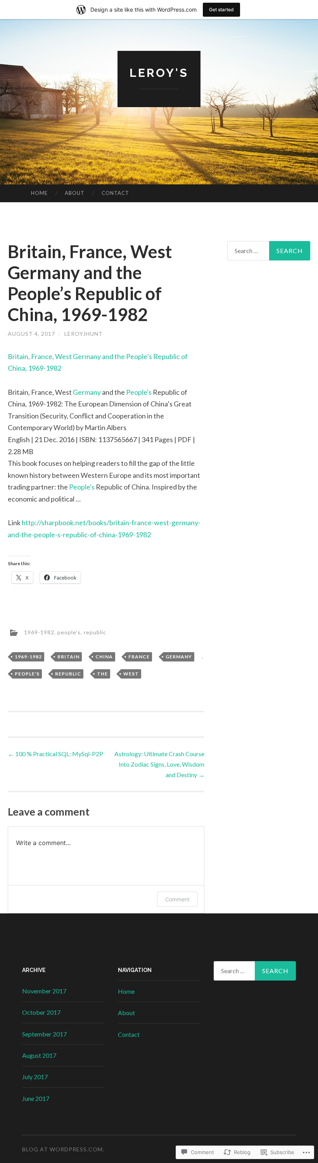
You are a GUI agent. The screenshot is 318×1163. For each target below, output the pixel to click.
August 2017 (39, 1055)
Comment (177, 899)
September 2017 (44, 1034)
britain (68, 657)
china (104, 657)
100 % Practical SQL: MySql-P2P (55, 753)
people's (69, 631)
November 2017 (44, 991)
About (75, 193)
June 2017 (35, 1098)
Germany (87, 392)
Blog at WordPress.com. (63, 1149)
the (102, 674)
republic (95, 631)
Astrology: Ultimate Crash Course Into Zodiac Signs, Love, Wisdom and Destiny (159, 764)
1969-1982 (39, 631)
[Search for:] (269, 250)
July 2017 (35, 1076)
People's (139, 392)
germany (179, 657)
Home (39, 193)
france (139, 657)
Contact (115, 193)
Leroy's (159, 73)
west (131, 674)
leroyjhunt (83, 333)
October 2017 (41, 1012)
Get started (221, 9)
